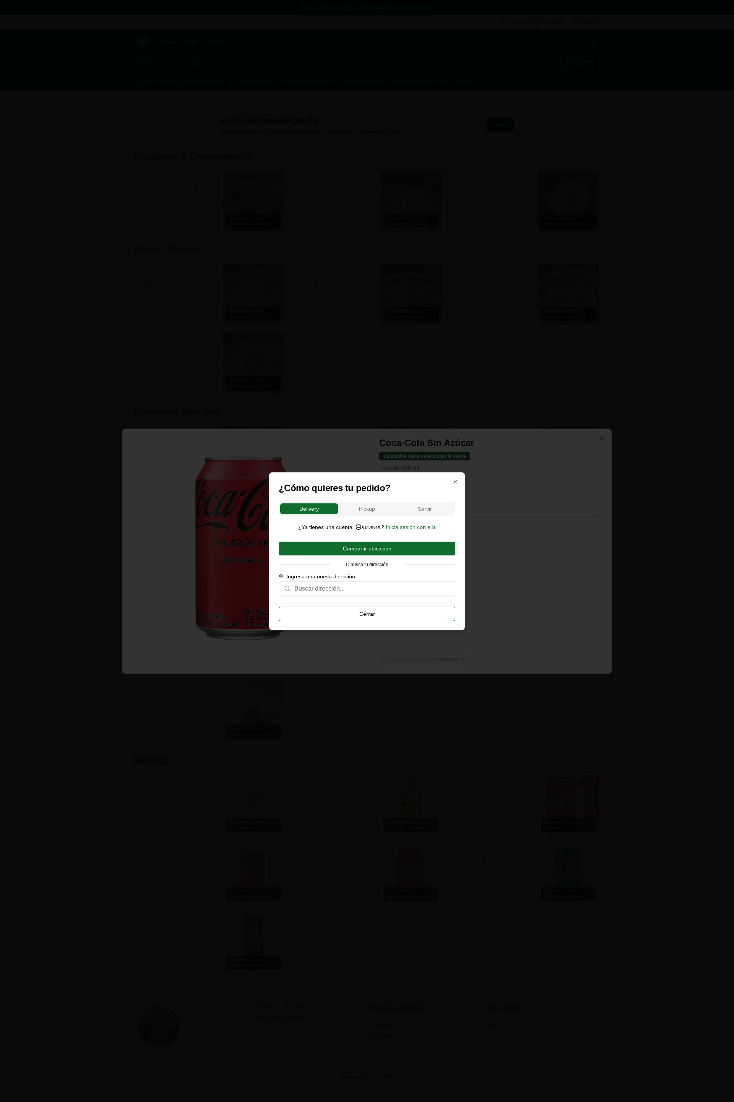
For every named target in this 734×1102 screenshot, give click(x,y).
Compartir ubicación (367, 548)
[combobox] (372, 588)
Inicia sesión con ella (411, 527)
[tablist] (367, 508)
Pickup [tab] (367, 508)
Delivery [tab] (309, 508)
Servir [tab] (425, 508)
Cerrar (367, 613)
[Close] (455, 482)
